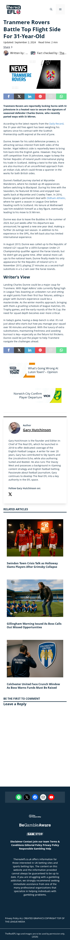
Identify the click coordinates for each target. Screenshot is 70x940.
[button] (51, 9)
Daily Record (56, 123)
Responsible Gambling (32, 848)
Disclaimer (16, 841)
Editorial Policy (33, 845)
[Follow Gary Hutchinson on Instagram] (17, 495)
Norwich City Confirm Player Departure (28, 395)
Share (6, 47)
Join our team (41, 841)
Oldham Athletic (56, 198)
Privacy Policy (51, 845)
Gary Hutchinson (37, 430)
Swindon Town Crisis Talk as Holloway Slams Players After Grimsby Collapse (32, 565)
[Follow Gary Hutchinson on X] (10, 495)
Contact (27, 841)
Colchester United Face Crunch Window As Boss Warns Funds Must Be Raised (33, 686)
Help (48, 848)
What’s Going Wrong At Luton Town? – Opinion (43, 370)
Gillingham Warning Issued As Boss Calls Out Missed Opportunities (34, 625)
